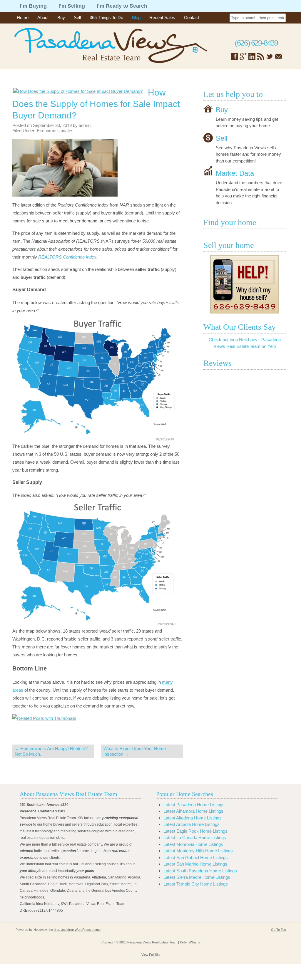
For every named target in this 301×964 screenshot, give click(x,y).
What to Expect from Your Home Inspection (134, 751)
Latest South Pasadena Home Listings (200, 870)
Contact (191, 17)
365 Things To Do (106, 17)
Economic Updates (55, 130)
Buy (61, 17)
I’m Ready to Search (122, 6)
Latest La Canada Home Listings (194, 837)
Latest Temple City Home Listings (195, 883)
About (43, 17)
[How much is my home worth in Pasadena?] (244, 284)
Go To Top (278, 929)
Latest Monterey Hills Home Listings (198, 850)
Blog (136, 17)
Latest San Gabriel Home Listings (195, 857)
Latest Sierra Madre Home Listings (196, 877)
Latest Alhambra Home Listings (193, 811)
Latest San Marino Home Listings (195, 863)
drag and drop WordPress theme (77, 929)
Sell (77, 17)
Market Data (235, 173)
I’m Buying (33, 6)
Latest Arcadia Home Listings (191, 824)
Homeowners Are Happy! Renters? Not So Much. (51, 751)
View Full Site (150, 954)
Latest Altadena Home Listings (192, 817)
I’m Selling (71, 6)
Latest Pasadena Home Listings (194, 804)
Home (23, 17)
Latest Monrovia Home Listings (193, 844)
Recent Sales (162, 17)
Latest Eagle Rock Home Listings (195, 831)
